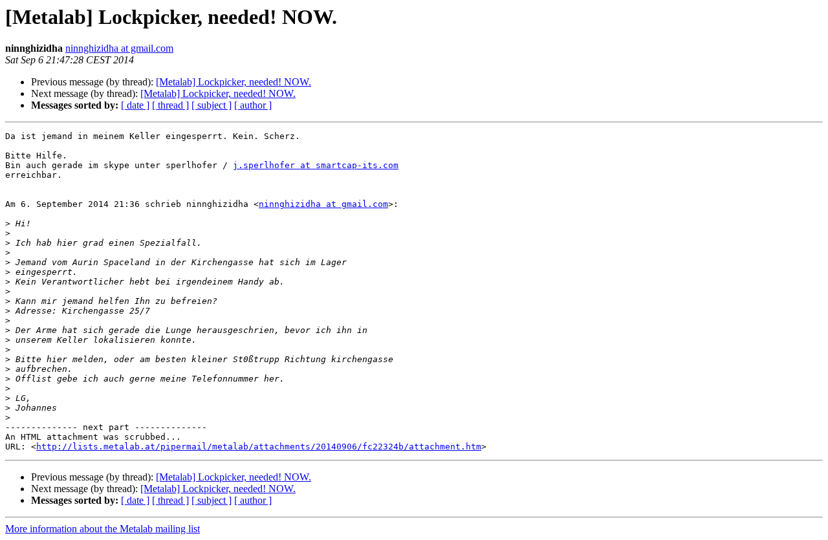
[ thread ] (170, 105)
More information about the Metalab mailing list (102, 528)
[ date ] (135, 105)
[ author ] (253, 105)
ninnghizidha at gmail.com (119, 48)
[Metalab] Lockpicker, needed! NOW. (233, 81)
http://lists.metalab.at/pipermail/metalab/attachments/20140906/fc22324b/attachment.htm (258, 446)
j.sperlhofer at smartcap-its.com (315, 165)
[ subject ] (211, 105)
